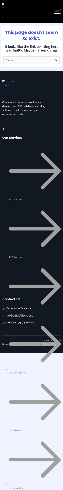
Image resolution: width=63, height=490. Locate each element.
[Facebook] (4, 129)
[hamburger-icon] (57, 11)
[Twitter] (7, 129)
